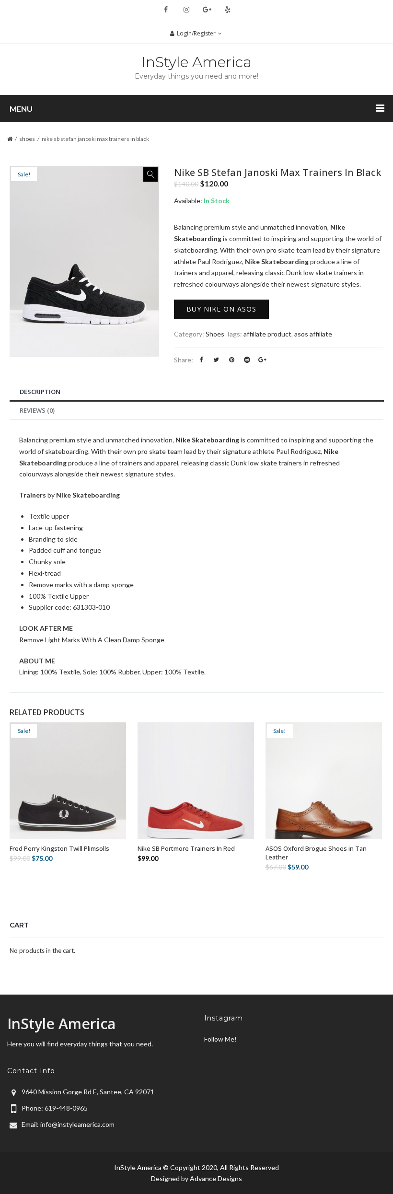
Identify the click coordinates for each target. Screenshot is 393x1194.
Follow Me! (220, 1039)
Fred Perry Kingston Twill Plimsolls (59, 848)
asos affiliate (313, 334)
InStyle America (196, 62)
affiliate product (267, 334)
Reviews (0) (37, 410)
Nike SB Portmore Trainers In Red (186, 848)
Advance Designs (216, 1178)
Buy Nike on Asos (221, 308)
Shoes (27, 138)
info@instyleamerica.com (77, 1124)
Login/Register (196, 33)
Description (40, 391)
